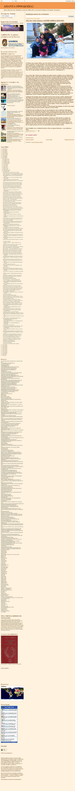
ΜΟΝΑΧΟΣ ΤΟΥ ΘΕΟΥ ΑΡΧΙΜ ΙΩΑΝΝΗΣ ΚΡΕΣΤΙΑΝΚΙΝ (12, 463)
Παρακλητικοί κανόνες (5, 482)
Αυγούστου (5, 163)
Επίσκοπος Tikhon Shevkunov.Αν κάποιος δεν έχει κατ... (13, 198)
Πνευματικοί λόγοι (4, 499)
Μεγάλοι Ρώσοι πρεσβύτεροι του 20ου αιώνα (10, 452)
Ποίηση (2, 500)
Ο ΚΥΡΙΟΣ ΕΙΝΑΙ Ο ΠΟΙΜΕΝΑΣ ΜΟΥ (8, 470)
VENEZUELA (3, 606)
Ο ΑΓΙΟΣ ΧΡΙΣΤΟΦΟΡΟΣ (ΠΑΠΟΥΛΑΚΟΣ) (9, 465)
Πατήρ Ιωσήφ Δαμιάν (5, 491)
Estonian (2, 569)
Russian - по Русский (5, 596)
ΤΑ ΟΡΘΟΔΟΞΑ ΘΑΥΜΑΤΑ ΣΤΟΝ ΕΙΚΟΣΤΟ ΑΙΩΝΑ (11, 535)
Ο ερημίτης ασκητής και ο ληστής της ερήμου (11, 179)
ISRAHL (2, 577)
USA (2, 605)
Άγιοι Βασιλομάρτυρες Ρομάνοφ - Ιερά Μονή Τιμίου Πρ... (13, 302)
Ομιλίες (2, 475)
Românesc (3, 595)
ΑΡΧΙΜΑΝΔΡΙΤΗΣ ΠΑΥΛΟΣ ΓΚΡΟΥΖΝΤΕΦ (9, 389)
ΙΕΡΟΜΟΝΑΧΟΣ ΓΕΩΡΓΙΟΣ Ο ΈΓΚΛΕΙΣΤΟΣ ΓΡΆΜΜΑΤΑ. (12, 430)
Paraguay (3, 590)
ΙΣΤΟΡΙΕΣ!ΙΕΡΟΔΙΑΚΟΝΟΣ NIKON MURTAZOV (10, 435)
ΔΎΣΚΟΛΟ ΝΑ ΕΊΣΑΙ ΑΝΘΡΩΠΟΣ (9, 341)
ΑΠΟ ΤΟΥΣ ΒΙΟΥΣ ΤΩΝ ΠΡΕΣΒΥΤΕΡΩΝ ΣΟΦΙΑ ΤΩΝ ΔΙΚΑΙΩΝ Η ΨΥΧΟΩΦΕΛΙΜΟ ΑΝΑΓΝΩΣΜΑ (11, 381)
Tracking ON (13, 742)
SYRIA (2, 602)
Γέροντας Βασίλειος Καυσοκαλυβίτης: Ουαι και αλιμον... (12, 288)
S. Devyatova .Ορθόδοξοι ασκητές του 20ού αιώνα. (11, 597)
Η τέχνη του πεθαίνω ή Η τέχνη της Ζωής (9, 424)
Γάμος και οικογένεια (5, 398)
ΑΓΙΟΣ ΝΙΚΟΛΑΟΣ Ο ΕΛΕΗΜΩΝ (7, 369)
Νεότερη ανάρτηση (30, 139)
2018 (3, 158)
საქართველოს (4, 610)
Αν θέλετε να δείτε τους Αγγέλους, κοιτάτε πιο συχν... (12, 244)
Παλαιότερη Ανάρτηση (69, 139)
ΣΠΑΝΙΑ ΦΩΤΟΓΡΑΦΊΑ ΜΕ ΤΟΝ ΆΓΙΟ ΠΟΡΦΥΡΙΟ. (12, 276)
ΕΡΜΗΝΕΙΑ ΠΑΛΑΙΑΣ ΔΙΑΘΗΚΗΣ (7, 412)
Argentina (3, 551)
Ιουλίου (4, 164)
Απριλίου (4, 167)
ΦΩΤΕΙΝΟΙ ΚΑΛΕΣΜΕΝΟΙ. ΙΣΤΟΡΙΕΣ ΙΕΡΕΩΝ (10, 548)
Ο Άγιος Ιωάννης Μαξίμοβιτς (8, 220)
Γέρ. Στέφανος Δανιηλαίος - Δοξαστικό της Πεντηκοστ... (12, 200)
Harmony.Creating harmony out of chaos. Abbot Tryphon (13, 297)
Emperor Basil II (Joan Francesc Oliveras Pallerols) (12, 202)
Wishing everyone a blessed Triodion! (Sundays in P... (12, 209)
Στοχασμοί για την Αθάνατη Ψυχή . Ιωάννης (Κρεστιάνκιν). (12, 526)
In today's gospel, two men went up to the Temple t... (12, 196)
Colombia (3, 561)
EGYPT (2, 565)
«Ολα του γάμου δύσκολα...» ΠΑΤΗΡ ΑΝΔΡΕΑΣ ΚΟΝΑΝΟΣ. (45, 20)
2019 (3, 156)
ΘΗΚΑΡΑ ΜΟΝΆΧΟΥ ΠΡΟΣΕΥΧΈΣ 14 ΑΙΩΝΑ (10, 428)
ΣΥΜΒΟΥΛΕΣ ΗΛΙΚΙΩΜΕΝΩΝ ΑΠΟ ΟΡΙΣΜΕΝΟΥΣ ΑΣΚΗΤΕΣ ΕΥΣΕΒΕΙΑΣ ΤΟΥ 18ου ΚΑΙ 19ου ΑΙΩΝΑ (11, 530)
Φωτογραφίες (3, 549)
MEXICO (2, 583)
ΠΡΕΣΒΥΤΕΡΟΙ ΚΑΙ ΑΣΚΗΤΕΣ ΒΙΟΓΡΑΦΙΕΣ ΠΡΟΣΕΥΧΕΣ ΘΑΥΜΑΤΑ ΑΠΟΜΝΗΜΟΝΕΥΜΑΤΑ (12, 504)
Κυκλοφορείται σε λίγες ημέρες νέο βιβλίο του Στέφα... (12, 191)
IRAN (2, 575)
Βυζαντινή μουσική (4, 397)
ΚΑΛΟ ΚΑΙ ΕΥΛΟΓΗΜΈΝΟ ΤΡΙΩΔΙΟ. (9, 278)
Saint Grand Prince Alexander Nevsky (9, 204)
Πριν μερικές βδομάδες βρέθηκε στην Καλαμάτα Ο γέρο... (13, 330)
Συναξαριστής (3, 531)
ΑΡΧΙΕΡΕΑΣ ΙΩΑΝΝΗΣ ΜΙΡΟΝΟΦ (7, 384)
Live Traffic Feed (9, 707)
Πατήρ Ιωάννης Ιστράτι (5, 490)
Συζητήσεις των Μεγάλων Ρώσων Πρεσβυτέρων (10, 528)
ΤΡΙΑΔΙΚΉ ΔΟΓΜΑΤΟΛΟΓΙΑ (6, 544)
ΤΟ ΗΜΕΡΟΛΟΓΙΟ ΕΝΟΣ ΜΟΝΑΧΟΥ (8, 538)
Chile (2, 559)
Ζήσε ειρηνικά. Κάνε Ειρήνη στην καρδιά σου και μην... (12, 268)
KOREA (2, 581)
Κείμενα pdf (3, 443)
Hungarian (3, 573)
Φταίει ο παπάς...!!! (6, 267)
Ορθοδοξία (3, 477)
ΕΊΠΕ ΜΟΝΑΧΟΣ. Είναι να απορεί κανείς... (10, 205)
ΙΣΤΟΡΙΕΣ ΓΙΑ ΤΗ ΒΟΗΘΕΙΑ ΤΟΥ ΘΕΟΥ (8, 432)
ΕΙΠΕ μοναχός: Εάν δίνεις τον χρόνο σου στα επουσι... (12, 249)
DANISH (2, 564)
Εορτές (2, 408)
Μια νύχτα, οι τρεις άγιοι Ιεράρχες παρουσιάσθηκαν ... (12, 186)
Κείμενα (29, 131)
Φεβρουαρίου (5, 170)
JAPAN (2, 579)
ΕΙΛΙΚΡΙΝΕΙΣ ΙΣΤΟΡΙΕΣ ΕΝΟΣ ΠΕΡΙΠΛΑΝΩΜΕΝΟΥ (11, 406)
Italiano (2, 578)
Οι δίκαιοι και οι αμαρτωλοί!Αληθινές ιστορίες (10, 472)
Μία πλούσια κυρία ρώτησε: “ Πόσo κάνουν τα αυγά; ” (12, 206)
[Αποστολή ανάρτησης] (38, 130)
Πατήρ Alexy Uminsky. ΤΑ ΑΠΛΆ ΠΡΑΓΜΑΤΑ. (11, 311)
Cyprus (2, 562)
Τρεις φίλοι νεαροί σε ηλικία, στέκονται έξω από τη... (12, 185)
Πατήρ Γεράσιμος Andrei (6, 486)
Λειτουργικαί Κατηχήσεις (6, 450)
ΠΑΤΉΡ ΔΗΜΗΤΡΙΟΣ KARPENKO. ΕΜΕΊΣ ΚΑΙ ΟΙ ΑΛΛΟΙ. (13, 312)
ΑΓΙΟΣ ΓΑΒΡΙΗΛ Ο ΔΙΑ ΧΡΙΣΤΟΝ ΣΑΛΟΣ (9, 366)
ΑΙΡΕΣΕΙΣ (3, 370)
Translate (11, 17)
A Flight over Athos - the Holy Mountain (10, 199)
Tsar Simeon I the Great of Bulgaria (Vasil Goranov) (12, 203)
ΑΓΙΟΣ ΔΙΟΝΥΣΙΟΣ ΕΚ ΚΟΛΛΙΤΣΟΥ (8, 367)
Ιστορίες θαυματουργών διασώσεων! (8, 433)
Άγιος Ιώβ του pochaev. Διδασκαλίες (8, 368)
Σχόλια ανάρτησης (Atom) (37, 142)
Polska (2, 592)
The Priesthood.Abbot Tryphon (8, 298)
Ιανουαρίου (5, 171)
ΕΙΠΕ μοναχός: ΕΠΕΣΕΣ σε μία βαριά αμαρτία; (11, 247)
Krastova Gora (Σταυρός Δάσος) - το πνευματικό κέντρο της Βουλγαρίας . (14, 119)
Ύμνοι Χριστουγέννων (5, 546)
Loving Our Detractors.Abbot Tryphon (9, 295)
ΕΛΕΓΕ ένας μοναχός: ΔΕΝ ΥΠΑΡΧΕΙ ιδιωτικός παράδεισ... (13, 246)
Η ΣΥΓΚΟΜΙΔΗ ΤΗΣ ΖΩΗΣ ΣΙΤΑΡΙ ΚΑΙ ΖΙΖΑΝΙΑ (10, 423)
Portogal (2, 593)
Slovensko (3, 599)
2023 (3, 152)
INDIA (2, 574)
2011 (3, 351)
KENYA (2, 580)
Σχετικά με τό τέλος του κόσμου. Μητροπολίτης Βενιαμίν (12, 532)
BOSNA (2, 556)
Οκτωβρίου (5, 161)
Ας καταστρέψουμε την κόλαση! (7, 391)
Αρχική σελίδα (49, 139)
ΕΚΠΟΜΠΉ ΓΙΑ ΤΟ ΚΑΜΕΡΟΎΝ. (9, 340)
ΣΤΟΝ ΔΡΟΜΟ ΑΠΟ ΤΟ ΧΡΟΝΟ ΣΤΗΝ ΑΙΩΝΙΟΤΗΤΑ (11, 523)
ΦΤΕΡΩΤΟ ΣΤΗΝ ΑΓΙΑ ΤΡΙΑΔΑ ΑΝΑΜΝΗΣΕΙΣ (10, 547)
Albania (2, 550)
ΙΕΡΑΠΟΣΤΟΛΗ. (4, 429)
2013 (3, 349)
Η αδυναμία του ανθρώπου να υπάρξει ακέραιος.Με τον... (13, 300)
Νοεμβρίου (5, 160)
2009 (3, 354)
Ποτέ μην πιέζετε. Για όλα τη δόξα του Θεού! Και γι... (12, 317)
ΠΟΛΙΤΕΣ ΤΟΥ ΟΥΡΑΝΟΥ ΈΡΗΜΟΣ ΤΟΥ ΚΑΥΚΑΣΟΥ (11, 501)
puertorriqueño (4, 594)
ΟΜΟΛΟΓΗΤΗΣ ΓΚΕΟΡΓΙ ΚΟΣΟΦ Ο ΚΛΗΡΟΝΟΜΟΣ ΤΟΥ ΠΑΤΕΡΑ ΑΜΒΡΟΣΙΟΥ (11, 476)
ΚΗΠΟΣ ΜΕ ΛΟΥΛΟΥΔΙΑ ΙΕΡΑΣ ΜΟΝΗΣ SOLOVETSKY (12, 445)
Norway (2, 587)
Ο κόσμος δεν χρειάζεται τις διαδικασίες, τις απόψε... (12, 338)
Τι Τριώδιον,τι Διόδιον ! (7, 241)
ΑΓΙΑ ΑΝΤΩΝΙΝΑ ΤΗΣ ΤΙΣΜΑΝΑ (7, 363)
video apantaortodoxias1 (6, 607)
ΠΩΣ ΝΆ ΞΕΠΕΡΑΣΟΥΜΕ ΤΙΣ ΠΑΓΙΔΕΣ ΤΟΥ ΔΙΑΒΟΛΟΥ (12, 509)
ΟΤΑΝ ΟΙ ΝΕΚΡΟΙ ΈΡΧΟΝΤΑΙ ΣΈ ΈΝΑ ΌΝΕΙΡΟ (10, 479)
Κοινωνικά (33, 131)
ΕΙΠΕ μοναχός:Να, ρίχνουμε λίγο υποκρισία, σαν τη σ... (12, 259)
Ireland (2, 576)
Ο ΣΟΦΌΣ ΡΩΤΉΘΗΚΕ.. (7, 342)
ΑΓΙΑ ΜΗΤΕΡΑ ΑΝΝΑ (5, 364)
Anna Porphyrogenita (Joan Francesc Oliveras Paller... (12, 183)
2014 (3, 348)
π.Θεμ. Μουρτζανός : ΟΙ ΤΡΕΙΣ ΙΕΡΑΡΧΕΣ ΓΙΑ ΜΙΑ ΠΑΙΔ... (13, 174)
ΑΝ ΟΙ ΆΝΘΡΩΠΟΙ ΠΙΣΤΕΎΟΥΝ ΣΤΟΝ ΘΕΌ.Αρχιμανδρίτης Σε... (10, 319)
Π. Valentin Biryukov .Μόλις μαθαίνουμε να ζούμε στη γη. (12, 480)
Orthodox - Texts (4, 588)
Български (3, 608)
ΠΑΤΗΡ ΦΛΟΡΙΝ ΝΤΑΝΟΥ (6, 496)
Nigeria (2, 586)
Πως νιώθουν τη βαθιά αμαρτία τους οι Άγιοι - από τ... (12, 336)
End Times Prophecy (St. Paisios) (9, 201)
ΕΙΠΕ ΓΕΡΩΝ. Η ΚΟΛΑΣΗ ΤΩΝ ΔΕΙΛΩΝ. (10, 245)
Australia (2, 552)
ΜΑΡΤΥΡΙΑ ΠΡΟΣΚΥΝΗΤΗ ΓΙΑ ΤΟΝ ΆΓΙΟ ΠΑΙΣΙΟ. (12, 285)
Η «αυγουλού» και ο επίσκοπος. (8, 324)
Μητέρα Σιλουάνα (4, 456)
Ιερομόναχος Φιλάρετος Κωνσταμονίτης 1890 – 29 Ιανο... (13, 296)
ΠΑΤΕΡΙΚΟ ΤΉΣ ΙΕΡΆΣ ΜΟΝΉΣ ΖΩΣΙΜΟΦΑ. (10, 485)
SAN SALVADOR (4, 598)
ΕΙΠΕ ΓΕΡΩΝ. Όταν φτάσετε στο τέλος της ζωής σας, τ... (13, 197)
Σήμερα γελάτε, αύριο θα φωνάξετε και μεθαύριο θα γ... (12, 192)
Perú (2, 591)
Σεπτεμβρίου (5, 162)
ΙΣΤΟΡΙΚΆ (3, 436)
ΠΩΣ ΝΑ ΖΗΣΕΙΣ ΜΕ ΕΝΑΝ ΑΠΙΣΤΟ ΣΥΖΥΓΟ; (10, 508)
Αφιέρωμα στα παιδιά (5, 393)
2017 (3, 344)
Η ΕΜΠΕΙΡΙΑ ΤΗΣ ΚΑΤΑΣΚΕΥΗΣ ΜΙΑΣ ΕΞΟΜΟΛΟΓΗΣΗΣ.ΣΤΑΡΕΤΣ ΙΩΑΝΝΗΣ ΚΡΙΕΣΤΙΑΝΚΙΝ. (12, 416)
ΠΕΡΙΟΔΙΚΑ (3, 497)
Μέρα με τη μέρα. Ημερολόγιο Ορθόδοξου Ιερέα (10, 453)
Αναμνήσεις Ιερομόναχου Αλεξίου (7, 374)
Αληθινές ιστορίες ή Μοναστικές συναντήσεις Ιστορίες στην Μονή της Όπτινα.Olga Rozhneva (11, 373)
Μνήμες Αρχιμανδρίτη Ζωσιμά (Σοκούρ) (8, 457)
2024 (3, 151)
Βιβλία (2, 394)
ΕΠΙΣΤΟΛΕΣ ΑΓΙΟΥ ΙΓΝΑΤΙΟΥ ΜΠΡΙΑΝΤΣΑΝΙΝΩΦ (11, 411)
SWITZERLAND (4, 601)
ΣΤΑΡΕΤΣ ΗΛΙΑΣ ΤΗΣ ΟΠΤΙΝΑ (7, 518)
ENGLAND (3, 567)
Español (2, 568)
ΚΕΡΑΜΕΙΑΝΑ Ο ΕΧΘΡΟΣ (6, 444)
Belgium (2, 555)
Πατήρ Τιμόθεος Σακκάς (5, 495)
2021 (3, 154)
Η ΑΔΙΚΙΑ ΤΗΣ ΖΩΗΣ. (11, 105)
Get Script (4, 742)
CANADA (3, 558)
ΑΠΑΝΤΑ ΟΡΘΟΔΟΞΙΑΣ (19, 6)
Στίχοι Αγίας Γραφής (5, 520)
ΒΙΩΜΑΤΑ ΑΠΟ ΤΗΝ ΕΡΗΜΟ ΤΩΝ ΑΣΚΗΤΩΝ (11, 224)
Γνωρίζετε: (3, 401)
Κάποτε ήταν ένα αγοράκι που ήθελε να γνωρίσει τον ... (13, 275)
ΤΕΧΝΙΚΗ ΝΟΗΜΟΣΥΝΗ (6, 537)
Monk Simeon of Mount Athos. (8, 277)
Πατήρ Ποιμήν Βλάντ (5, 494)
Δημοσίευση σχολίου (29, 137)
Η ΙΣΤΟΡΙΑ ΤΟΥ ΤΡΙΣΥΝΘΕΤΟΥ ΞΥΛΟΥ (8, 124)
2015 (3, 347)
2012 (3, 350)
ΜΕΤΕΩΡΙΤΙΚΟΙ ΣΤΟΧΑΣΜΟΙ (6, 455)
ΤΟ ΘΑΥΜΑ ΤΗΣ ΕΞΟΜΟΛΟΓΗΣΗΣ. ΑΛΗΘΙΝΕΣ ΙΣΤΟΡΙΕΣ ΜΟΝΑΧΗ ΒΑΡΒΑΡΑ (10, 542)
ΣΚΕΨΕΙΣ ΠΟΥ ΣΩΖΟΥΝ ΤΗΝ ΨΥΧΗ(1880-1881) (10, 515)
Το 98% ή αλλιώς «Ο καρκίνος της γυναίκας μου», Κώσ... (13, 221)
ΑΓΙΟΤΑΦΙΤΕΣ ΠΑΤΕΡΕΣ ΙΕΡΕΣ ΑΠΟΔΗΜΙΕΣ (11, 227)
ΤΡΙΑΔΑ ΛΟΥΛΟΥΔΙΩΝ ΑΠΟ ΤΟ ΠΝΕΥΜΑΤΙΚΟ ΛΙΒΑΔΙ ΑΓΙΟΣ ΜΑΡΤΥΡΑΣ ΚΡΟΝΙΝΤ (11, 543)
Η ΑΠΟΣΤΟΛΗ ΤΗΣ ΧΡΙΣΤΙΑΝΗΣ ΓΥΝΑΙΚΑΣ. (11, 343)
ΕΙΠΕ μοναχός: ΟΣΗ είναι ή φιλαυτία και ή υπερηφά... (12, 250)
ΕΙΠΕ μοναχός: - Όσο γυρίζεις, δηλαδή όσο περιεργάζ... (13, 248)
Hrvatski (2, 572)
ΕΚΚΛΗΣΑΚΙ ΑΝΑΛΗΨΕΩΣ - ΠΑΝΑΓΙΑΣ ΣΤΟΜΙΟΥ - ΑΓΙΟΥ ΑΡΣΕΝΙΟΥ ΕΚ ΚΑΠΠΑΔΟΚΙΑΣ (15, 112)
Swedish (2, 600)
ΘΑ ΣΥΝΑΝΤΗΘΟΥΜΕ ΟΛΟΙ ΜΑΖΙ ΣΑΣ (8, 425)
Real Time (8, 742)
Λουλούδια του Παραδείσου (6, 451)
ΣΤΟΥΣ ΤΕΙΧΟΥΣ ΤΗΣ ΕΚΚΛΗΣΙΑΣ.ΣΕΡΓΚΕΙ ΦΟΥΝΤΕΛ (12, 524)
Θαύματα (3, 427)
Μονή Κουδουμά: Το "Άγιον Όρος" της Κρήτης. (11, 172)
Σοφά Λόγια (3, 516)
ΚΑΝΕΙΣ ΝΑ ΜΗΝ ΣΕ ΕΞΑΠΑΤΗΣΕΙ (8, 439)
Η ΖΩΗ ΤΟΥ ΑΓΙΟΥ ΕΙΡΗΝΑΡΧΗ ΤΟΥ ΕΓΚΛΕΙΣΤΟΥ (11, 418)
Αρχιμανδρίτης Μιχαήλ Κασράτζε (7, 388)
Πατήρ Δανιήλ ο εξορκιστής (6, 487)
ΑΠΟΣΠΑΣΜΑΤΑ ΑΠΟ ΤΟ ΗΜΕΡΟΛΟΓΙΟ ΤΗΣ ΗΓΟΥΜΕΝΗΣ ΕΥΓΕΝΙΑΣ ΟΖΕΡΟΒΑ (10, 383)
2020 (3, 155)
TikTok (2, 603)
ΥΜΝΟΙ (2, 545)
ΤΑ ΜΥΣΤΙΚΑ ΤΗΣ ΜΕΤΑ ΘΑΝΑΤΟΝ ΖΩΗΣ (9, 534)
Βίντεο (2, 395)
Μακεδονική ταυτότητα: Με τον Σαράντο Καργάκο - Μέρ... (13, 173)
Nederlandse (3, 584)
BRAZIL (2, 557)
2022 (3, 153)
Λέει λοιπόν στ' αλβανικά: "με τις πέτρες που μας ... (12, 339)
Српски (2, 609)
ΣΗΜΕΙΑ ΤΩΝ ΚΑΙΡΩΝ (5, 512)
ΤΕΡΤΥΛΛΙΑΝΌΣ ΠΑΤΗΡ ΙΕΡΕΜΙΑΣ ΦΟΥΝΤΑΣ (11, 289)
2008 (3, 355)
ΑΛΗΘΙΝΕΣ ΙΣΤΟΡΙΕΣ (5, 371)
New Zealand (3, 585)
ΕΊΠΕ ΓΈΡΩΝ (3, 407)
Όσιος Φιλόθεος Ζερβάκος (6, 478)
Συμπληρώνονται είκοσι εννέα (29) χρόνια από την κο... (13, 286)
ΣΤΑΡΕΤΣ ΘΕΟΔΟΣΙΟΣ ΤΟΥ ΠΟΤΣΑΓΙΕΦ (9, 519)
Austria (2, 553)
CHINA (2, 560)
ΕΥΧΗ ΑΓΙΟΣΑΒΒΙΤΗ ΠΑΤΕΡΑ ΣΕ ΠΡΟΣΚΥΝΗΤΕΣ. (13, 126)
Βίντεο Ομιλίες (4, 396)
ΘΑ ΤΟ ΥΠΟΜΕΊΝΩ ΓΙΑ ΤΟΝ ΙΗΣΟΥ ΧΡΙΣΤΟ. (11, 337)
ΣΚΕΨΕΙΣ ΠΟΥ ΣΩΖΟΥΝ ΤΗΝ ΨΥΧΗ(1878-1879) (10, 514)
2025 (3, 149)
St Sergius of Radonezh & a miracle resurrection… (12, 299)
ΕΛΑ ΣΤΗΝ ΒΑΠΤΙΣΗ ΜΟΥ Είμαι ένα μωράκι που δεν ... (13, 182)
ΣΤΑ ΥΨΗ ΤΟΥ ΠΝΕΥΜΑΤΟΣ (6, 517)
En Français (3, 566)
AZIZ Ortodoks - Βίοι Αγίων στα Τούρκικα (9, 554)
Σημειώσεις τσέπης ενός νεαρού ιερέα (8, 513)
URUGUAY (3, 604)
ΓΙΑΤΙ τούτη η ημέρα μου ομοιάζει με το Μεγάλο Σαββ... (12, 229)
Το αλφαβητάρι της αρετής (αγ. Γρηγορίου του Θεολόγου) (13, 228)
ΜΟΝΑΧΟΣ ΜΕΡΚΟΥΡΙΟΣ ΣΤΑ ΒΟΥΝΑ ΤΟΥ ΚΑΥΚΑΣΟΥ (12, 461)
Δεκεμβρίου (5, 159)
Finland (2, 570)
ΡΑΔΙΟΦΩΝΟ (3, 511)
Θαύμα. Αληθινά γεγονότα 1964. (7, 426)
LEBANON (3, 582)
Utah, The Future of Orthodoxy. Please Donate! (11, 301)
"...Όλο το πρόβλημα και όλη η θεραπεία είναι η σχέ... (12, 280)
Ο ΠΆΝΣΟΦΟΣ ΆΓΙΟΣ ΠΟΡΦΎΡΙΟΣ (8, 471)
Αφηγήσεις (3, 392)
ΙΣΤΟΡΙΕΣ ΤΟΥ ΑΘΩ (5, 434)
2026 (3, 148)
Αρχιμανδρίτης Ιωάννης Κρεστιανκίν (8, 387)
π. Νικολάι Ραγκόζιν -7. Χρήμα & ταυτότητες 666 (11, 279)
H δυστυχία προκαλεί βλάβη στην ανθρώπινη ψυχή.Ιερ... (13, 256)
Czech (2, 563)
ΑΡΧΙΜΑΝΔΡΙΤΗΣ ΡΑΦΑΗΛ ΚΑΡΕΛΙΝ (8, 390)
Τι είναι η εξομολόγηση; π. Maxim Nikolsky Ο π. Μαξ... (12, 303)
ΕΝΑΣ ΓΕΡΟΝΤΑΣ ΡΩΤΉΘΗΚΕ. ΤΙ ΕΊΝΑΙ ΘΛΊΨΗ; (12, 308)
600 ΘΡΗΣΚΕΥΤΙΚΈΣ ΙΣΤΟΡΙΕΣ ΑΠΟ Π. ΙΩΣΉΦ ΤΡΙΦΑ (11, 361)
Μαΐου (4, 166)
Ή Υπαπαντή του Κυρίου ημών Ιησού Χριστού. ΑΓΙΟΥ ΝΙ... (13, 234)
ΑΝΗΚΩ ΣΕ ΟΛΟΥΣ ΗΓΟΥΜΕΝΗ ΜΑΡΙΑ (9, 375)
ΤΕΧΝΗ (2, 536)
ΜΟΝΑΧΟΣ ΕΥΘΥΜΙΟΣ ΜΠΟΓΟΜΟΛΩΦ (9, 460)
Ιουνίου (4, 165)
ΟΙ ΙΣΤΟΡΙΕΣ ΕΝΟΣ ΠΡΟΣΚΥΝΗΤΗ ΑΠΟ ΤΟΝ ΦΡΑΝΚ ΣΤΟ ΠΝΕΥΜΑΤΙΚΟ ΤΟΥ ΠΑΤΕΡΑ (11, 474)
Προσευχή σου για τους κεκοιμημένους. (8, 505)
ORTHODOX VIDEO (5, 589)
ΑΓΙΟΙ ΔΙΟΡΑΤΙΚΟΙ (4, 365)
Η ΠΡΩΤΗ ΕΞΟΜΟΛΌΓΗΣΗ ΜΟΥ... (9, 264)
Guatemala (3, 571)
